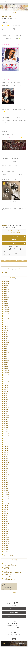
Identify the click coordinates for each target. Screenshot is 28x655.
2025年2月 (6, 312)
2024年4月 (6, 332)
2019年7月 (6, 413)
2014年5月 (6, 539)
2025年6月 (6, 303)
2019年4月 (6, 419)
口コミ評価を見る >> (6, 587)
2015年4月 (6, 517)
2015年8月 (6, 509)
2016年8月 (6, 484)
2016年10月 (7, 480)
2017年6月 (6, 464)
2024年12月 (7, 316)
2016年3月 (6, 494)
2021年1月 (6, 377)
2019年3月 (6, 421)
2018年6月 (6, 440)
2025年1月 (6, 314)
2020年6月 (6, 391)
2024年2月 (6, 336)
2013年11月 (7, 551)
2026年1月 (6, 291)
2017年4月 (6, 468)
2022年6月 (6, 344)
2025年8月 (6, 299)
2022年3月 (6, 348)
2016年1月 (6, 499)
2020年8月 (6, 387)
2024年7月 (6, 326)
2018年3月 (6, 446)
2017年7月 (6, 462)
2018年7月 (6, 438)
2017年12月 (7, 452)
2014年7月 (6, 535)
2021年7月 (6, 364)
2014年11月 (7, 527)
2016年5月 (6, 490)
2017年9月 (6, 458)
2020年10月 (7, 383)
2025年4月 (6, 307)
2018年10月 (7, 431)
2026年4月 (6, 285)
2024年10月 (7, 320)
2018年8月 (6, 436)
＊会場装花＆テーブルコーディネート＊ (13, 572)
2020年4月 (6, 395)
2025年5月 (6, 305)
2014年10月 (7, 529)
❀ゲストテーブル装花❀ (9, 579)
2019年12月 (7, 403)
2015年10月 (7, 505)
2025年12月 (7, 293)
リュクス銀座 (5, 225)
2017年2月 (6, 472)
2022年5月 (6, 346)
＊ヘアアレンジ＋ (8, 575)
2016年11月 (7, 478)
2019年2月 (6, 423)
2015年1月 (6, 523)
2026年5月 (6, 283)
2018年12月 (7, 427)
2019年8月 (6, 411)
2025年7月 (6, 301)
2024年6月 (6, 328)
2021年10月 (7, 358)
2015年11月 (7, 503)
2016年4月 (6, 492)
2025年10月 (7, 295)
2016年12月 (7, 476)
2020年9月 (6, 385)
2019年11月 (7, 405)
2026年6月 (6, 281)
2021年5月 (6, 368)
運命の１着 (8, 568)
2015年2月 (6, 521)
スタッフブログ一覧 (14, 260)
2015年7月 (6, 511)
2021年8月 (6, 362)
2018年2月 (6, 448)
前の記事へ (24, 260)
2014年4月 (6, 541)
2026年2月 (6, 289)
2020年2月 (6, 399)
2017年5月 (6, 466)
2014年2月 (6, 545)
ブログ (14, 18)
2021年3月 (6, 372)
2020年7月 (6, 389)
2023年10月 (7, 340)
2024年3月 (6, 334)
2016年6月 (6, 488)
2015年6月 (6, 513)
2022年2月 (6, 350)
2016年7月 (6, 486)
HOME (2, 4)
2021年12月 (7, 354)
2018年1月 (6, 450)
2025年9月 (6, 297)
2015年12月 (7, 501)
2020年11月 (7, 381)
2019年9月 (6, 409)
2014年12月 (7, 525)
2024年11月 (7, 318)
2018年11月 (7, 429)
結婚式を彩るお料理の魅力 (10, 564)
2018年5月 (6, 442)
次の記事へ (4, 260)
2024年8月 (6, 324)
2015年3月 (6, 519)
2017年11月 (7, 454)
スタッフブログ (6, 4)
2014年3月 (6, 543)
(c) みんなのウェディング (7, 589)
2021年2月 (6, 375)
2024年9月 (6, 322)
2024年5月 (6, 330)
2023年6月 (6, 342)
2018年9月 (6, 434)
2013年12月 (7, 549)
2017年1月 (6, 474)
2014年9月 (6, 531)
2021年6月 (6, 366)
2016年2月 (6, 497)
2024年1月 (6, 338)
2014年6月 (6, 537)
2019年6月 (6, 415)
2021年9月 (6, 360)
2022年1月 (6, 352)
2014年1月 (6, 547)
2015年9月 (6, 507)
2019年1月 (6, 425)
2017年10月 (7, 456)
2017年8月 (6, 460)
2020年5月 (6, 393)
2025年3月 (6, 309)
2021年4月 (6, 370)
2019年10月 (7, 407)
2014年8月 (6, 533)
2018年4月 (6, 444)
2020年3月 (6, 397)
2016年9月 (6, 482)
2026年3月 (6, 287)
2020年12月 (7, 379)
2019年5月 (6, 417)
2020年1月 (6, 401)
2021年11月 (7, 356)
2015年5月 (6, 515)
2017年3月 (6, 470)
